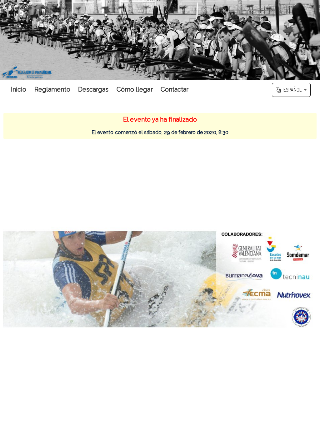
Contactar (175, 89)
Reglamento (52, 89)
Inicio (19, 89)
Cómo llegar (135, 89)
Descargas (93, 89)
